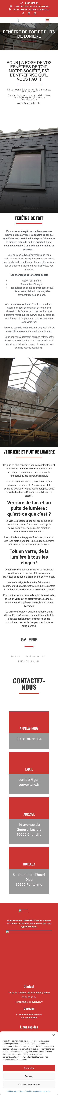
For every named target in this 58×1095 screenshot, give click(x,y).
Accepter (29, 1068)
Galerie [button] (15, 656)
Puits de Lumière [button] (29, 661)
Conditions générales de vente (37, 1091)
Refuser (29, 1076)
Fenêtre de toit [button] (36, 656)
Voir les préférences (29, 1084)
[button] (53, 1035)
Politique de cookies (15, 1091)
